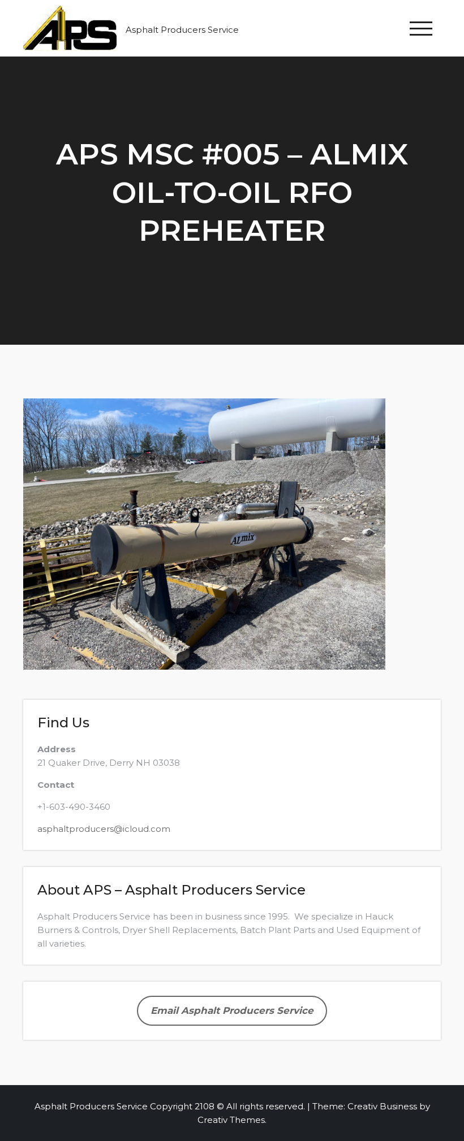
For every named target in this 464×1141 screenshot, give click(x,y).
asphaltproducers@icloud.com (103, 828)
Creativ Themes (231, 1119)
